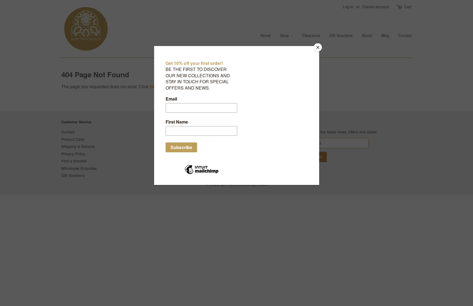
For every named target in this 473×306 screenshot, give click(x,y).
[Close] (318, 47)
